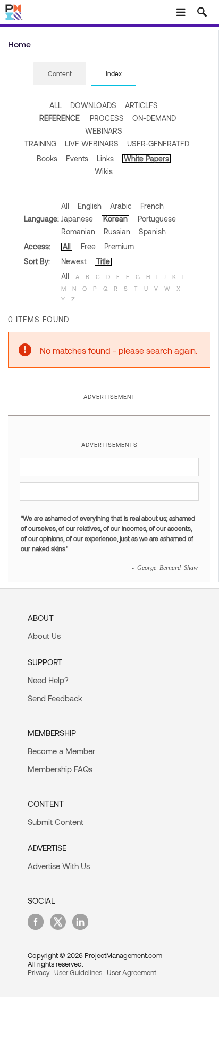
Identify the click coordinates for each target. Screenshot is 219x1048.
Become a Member (61, 751)
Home (19, 44)
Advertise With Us (59, 866)
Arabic (121, 205)
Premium (119, 246)
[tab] (59, 74)
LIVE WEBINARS (92, 143)
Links (105, 158)
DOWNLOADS (93, 105)
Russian (117, 231)
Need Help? (48, 680)
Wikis (104, 171)
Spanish (152, 231)
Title (103, 261)
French (152, 205)
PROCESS (107, 117)
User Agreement (131, 972)
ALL (55, 105)
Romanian (78, 231)
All (65, 205)
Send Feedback (55, 698)
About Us (44, 636)
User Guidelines (78, 972)
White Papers (146, 158)
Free (88, 246)
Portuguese (157, 218)
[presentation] (59, 73)
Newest (73, 261)
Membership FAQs (60, 769)
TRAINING (40, 143)
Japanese (77, 218)
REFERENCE (59, 117)
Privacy (38, 972)
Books (47, 158)
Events (77, 158)
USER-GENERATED (158, 143)
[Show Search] (201, 12)
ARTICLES (141, 105)
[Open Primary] (180, 12)
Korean (115, 218)
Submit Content (55, 821)
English (90, 205)
